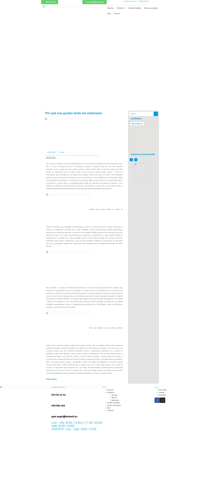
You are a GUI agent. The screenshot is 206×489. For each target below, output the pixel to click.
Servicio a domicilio (135, 8)
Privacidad (162, 395)
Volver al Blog (51, 379)
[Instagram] (136, 159)
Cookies (161, 392)
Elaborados (115, 400)
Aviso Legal (162, 390)
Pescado (114, 395)
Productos (120, 8)
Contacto (117, 13)
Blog (108, 13)
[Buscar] (156, 114)
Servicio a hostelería (151, 8)
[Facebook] (131, 159)
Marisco (114, 397)
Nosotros (110, 8)
